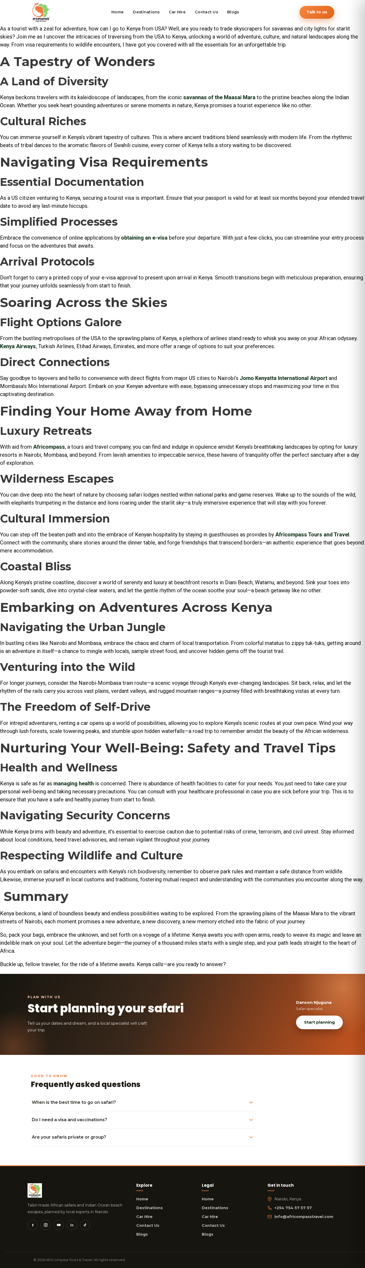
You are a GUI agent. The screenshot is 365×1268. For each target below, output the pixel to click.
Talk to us (316, 12)
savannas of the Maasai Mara (219, 97)
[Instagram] (46, 1225)
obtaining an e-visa (144, 238)
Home (142, 1199)
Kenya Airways (18, 346)
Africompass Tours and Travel (312, 534)
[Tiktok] (85, 1225)
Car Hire (144, 1216)
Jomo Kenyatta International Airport (283, 378)
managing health (73, 783)
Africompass (49, 447)
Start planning (319, 1022)
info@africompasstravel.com (303, 1216)
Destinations (149, 1207)
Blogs (142, 1234)
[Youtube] (59, 1225)
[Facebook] (33, 1225)
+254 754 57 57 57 (293, 1207)
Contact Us (147, 1225)
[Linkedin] (72, 1225)
